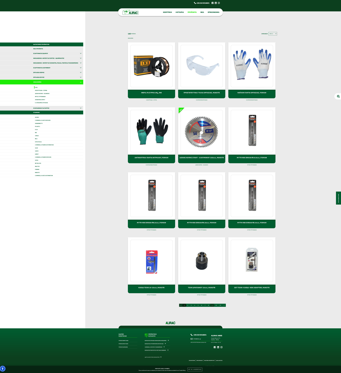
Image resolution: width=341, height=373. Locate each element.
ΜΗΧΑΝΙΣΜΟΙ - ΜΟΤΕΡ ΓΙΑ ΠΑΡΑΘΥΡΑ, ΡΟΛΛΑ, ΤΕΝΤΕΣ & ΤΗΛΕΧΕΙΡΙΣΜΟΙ (55, 63)
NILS (36, 138)
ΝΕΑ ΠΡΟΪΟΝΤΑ (38, 49)
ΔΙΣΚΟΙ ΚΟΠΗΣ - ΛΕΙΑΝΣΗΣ (42, 93)
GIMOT (37, 154)
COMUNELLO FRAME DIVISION (43, 157)
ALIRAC (37, 117)
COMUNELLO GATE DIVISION (42, 120)
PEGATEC (37, 126)
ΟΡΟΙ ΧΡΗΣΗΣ (199, 360)
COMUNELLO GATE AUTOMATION (44, 175)
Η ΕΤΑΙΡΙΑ (180, 12)
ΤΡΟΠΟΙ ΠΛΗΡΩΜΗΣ (123, 347)
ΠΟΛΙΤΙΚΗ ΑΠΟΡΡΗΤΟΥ (209, 360)
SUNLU (37, 135)
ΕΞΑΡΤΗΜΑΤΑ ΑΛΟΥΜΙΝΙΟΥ (41, 68)
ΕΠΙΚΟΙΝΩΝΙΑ (213, 12)
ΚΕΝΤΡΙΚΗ (167, 12)
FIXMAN (37, 169)
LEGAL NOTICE (219, 360)
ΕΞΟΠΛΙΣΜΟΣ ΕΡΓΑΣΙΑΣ (41, 102)
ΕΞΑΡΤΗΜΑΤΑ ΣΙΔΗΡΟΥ (40, 53)
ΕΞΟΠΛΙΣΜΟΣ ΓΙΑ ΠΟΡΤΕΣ (41, 108)
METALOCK (38, 163)
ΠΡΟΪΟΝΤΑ (192, 12)
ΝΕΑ (202, 12)
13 (220, 305)
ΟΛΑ (36, 87)
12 (216, 305)
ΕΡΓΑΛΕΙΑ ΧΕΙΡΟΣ (38, 72)
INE (36, 132)
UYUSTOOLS (38, 142)
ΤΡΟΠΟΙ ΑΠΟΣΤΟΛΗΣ (123, 343)
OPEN (36, 160)
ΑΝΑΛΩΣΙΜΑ (37, 82)
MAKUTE (37, 172)
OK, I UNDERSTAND (196, 369)
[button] (2, 368)
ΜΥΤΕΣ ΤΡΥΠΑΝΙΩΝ (40, 96)
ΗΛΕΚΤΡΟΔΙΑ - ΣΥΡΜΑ (41, 90)
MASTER (37, 166)
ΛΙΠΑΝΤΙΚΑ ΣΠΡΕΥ (40, 99)
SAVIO (36, 151)
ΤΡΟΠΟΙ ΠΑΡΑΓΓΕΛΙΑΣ (123, 340)
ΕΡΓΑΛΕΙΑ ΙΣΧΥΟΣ (38, 77)
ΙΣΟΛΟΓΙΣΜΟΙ (192, 360)
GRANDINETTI (39, 123)
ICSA (36, 129)
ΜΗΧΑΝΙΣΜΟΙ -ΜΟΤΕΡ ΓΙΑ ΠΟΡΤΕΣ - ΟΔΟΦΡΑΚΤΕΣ (48, 58)
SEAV (36, 148)
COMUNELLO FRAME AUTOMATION (44, 145)
